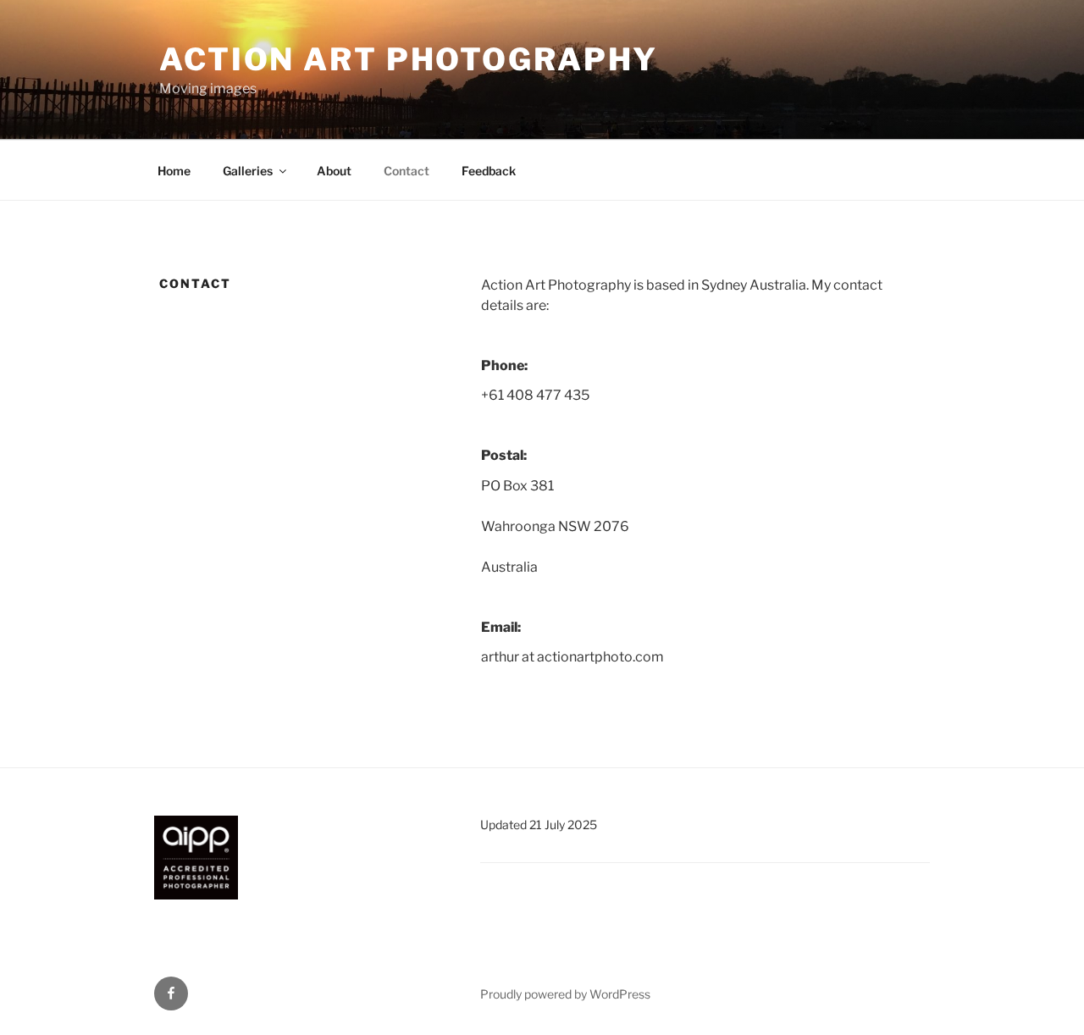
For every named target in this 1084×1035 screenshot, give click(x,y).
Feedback (489, 170)
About (334, 170)
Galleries (248, 170)
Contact (406, 170)
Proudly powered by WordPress (565, 994)
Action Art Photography (408, 59)
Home (174, 170)
